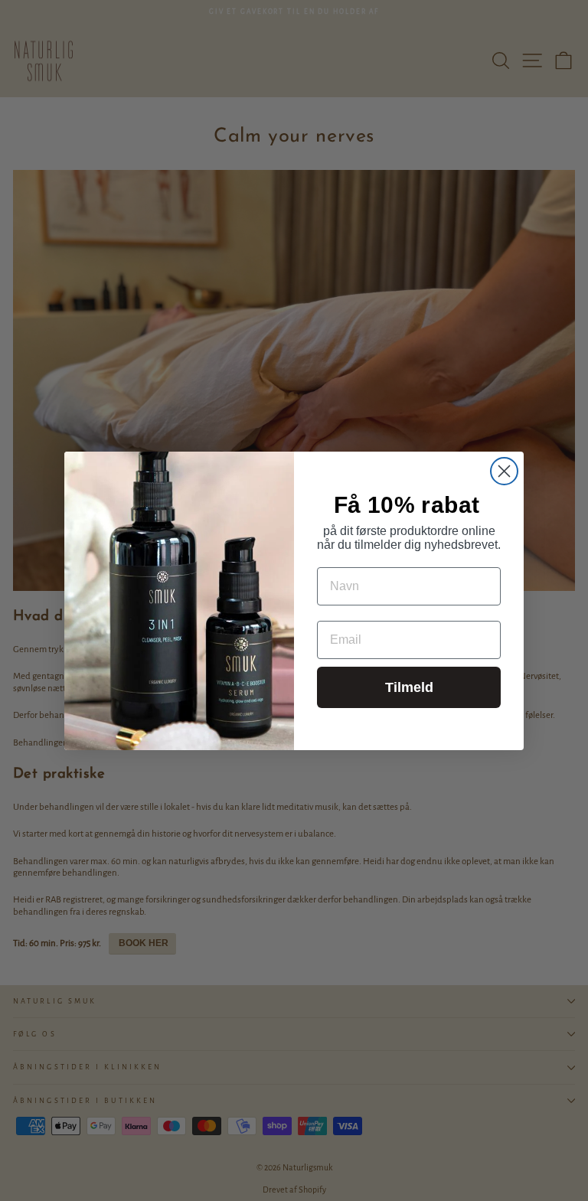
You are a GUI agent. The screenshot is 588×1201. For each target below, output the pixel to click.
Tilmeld (409, 687)
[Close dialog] (504, 471)
